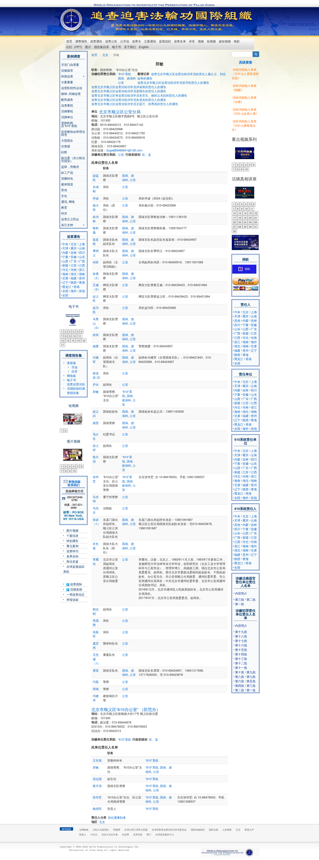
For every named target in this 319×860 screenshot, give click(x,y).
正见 (238, 829)
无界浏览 (137, 834)
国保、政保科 (127, 78)
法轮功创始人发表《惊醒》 (244, 87)
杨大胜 (96, 207)
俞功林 (96, 218)
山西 (65, 261)
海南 (65, 274)
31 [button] (255, 226)
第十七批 (241, 640)
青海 (82, 282)
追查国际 (75, 584)
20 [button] (250, 217)
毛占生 (96, 436)
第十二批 (241, 663)
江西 (82, 265)
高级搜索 (245, 62)
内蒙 (65, 252)
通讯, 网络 (68, 201)
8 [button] (65, 336)
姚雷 (96, 423)
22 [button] (234, 222)
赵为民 (96, 309)
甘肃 (65, 278)
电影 (237, 41)
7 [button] (61, 336)
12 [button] (62, 340)
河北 (65, 269)
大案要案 (67, 82)
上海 (82, 244)
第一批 (239, 604)
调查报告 (81, 41)
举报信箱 (72, 599)
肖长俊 (96, 545)
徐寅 (96, 334)
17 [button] (62, 345)
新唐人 (82, 834)
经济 (64, 213)
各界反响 (72, 556)
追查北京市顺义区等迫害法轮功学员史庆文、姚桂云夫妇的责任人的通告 (139, 95)
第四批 (239, 685)
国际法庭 (213, 829)
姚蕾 (96, 346)
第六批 (239, 681)
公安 (121, 82)
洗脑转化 (67, 178)
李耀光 (96, 561)
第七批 (251, 676)
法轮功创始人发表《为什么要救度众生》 (244, 125)
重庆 (74, 248)
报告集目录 (101, 47)
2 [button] (65, 331)
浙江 (82, 269)
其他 (82, 291)
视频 (201, 41)
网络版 (71, 375)
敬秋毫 (96, 230)
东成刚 (96, 189)
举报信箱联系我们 (73, 483)
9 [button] (69, 336)
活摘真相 (75, 589)
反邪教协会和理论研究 (73, 133)
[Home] (72, 19)
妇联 (64, 152)
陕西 (74, 282)
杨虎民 (97, 808)
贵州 (82, 278)
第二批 (251, 599)
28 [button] (239, 226)
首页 (69, 41)
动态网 (125, 834)
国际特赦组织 (198, 829)
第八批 (239, 676)
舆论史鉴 (72, 561)
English (144, 47)
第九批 (251, 672)
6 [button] (81, 331)
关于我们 (130, 47)
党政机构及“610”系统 (69, 124)
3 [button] (69, 331)
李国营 (96, 622)
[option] (73, 318)
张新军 (96, 634)
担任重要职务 (117, 817)
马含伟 (96, 499)
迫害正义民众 (70, 219)
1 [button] (61, 331)
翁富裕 (96, 241)
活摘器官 (67, 70)
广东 (74, 261)
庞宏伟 (96, 645)
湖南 (82, 274)
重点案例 (72, 546)
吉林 (74, 252)
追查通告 (96, 41)
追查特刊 (72, 551)
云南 (82, 248)
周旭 (96, 689)
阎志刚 (96, 611)
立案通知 (150, 41)
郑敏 (96, 391)
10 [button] (74, 336)
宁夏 (65, 257)
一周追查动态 (75, 594)
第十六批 (241, 645)
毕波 (96, 198)
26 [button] (255, 222)
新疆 (65, 265)
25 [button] (250, 222)
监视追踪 (165, 41)
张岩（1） (96, 521)
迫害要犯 (67, 105)
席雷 (96, 670)
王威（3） (96, 287)
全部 (65, 295)
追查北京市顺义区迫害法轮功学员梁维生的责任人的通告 (128, 91)
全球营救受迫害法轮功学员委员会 (169, 829)
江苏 (74, 265)
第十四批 (241, 654)
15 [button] (78, 340)
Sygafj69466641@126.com (124, 150)
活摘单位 (67, 117)
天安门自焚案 (70, 64)
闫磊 (96, 681)
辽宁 (65, 282)
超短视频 (225, 41)
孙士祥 (96, 447)
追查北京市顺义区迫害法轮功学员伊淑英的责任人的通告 (128, 87)
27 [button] (234, 226)
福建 (74, 278)
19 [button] (245, 217)
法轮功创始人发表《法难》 (244, 99)
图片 (88, 47)
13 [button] (67, 340)
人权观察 (227, 829)
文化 (64, 196)
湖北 (74, 274)
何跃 (96, 262)
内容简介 (241, 593)
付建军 (96, 359)
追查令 (136, 41)
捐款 (247, 268)
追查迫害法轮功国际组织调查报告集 (76, 388)
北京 (74, 244)
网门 (149, 834)
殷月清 (96, 459)
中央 (65, 244)
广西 (82, 261)
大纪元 (93, 834)
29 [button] (245, 226)
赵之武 (96, 413)
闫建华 (96, 698)
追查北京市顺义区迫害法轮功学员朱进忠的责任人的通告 (128, 99)
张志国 (97, 779)
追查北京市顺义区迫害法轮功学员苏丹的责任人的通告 (173, 82)
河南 (74, 269)
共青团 (65, 146)
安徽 (74, 257)
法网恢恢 (84, 829)
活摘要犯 (67, 111)
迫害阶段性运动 (71, 88)
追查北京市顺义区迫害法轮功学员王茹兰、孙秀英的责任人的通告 (134, 104)
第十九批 (241, 631)
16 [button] (83, 340)
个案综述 (72, 535)
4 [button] (73, 331)
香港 (77, 286)
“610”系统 (124, 74)
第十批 (239, 672)
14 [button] (73, 340)
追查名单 (180, 41)
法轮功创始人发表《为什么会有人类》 (245, 111)
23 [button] (239, 222)
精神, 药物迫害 (71, 93)
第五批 (251, 681)
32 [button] (234, 231)
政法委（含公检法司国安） (73, 159)
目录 (74, 371)
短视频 (211, 41)
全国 (65, 291)
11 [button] (79, 336)
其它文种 (67, 225)
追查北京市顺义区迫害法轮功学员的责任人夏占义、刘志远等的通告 (181, 76)
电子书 (116, 47)
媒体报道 (67, 184)
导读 (74, 367)
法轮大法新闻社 (101, 829)
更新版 (71, 363)
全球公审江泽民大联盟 (136, 829)
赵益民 (96, 177)
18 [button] (239, 217)
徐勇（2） (96, 275)
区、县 (146, 154)
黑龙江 (66, 286)
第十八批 (241, 636)
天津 (65, 248)
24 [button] (245, 222)
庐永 (96, 384)
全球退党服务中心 (164, 834)
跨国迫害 (67, 76)
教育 (64, 207)
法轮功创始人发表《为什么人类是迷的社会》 (245, 73)
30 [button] (250, 226)
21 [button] (255, 217)
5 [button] (77, 331)
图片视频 (72, 530)
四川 (82, 252)
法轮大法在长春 (110, 834)
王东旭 (102, 760)
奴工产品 (67, 172)
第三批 (239, 599)
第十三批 (241, 658)
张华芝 (96, 479)
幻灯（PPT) (74, 47)
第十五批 (241, 649)
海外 (74, 291)
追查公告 (111, 41)
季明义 (96, 253)
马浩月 (96, 510)
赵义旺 (96, 298)
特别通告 (72, 540)
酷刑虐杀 (67, 99)
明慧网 (116, 829)
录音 (192, 41)
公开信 (124, 41)
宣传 (64, 190)
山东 (82, 257)
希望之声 (249, 829)
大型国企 (67, 140)
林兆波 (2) (96, 375)
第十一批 (241, 667)
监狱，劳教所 (70, 166)
